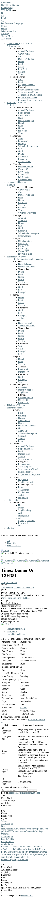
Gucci (21, 428)
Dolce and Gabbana (27, 425)
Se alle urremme (25, 459)
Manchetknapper (25, 390)
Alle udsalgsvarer (23, 514)
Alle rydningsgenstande (26, 519)
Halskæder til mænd (27, 266)
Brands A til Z (7, 839)
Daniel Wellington (26, 59)
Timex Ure (11, 543)
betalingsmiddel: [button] (8, 31)
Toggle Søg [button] (14, 5)
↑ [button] (1, 893)
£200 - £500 (23, 177)
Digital (21, 154)
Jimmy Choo (24, 431)
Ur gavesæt (23, 479)
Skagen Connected (26, 84)
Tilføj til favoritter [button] (9, 582)
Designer (22, 143)
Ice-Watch (22, 69)
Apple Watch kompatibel (29, 474)
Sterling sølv (23, 372)
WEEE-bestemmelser (16, 831)
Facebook (12, 793)
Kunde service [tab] (7, 841)
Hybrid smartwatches (27, 97)
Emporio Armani (25, 449)
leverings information (20, 846)
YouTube (36, 793)
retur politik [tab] (12, 631)
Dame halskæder (25, 264)
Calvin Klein (24, 54)
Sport (20, 138)
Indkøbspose (6, 7)
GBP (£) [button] (5, 33)
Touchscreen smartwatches (30, 95)
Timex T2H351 (14, 545)
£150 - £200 (23, 174)
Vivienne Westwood (27, 213)
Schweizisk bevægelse (28, 146)
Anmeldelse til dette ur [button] (24, 587)
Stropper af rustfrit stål (28, 469)
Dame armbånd (25, 323)
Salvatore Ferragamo (27, 433)
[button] (25, 13)
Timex (21, 74)
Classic (23, 707)
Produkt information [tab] (16, 629)
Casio (20, 56)
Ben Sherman (24, 113)
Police (21, 279)
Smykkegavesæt (25, 482)
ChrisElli (5, 5)
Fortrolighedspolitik (34, 828)
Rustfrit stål (23, 369)
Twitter (20, 793)
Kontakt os (6, 846)
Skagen (21, 72)
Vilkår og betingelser (26, 849)
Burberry (22, 415)
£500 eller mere (25, 179)
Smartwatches (24, 161)
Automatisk (23, 156)
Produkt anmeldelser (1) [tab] (17, 634)
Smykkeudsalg (24, 510)
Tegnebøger (23, 490)
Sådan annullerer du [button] (20, 857)
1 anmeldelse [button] (7, 587)
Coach (21, 423)
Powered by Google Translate (14, 859)
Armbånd (22, 220)
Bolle (20, 413)
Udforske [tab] (5, 834)
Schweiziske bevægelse (28, 233)
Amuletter (22, 387)
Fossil (20, 64)
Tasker (21, 495)
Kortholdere (23, 492)
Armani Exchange (26, 51)
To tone (21, 318)
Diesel (21, 61)
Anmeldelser (19, 828)
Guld (20, 151)
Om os (3, 827)
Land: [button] (3, 18)
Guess (21, 66)
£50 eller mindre (25, 166)
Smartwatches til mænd (28, 89)
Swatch (21, 456)
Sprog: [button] (4, 26)
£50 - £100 (23, 169)
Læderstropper (24, 464)
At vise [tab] (4, 823)
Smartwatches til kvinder (29, 92)
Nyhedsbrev (8, 828)
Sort (20, 346)
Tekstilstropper (24, 466)
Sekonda (22, 207)
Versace (21, 438)
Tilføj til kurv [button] (27, 895)
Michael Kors (24, 454)
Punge (21, 487)
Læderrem (22, 159)
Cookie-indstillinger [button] (35, 831)
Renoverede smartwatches (30, 100)
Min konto (5, 2)
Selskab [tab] (4, 821)
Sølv (20, 148)
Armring (22, 218)
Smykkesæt (23, 392)
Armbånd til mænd (26, 325)
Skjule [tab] (10, 823)
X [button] (2, 10)
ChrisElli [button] (7, 10)
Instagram (27, 793)
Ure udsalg (21, 506)
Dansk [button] (4, 28)
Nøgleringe (23, 497)
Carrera (21, 418)
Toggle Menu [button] (7, 36)
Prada (20, 441)
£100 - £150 (23, 172)
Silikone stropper (25, 472)
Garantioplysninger (14, 852)
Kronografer (23, 141)
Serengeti (22, 436)
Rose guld (22, 231)
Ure (8, 540)
